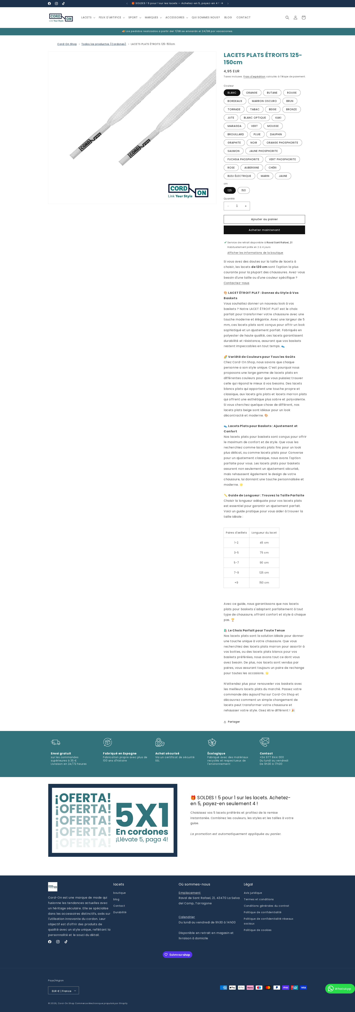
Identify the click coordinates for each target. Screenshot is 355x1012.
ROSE (231, 167)
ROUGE (292, 93)
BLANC (232, 93)
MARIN (265, 176)
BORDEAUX (235, 101)
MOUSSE (273, 126)
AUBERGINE (251, 167)
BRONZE (291, 109)
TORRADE (234, 109)
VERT (254, 126)
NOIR (254, 142)
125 (230, 190)
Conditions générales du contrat (266, 906)
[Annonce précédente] (127, 3)
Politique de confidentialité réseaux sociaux (268, 921)
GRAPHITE (234, 142)
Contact (119, 906)
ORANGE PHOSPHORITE (282, 142)
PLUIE (257, 134)
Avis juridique (253, 893)
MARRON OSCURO (264, 101)
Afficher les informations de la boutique (255, 253)
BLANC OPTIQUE (255, 118)
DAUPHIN (276, 134)
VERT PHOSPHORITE (282, 159)
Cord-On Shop (67, 44)
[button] (88, 17)
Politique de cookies (258, 930)
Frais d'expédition (255, 76)
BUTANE (272, 93)
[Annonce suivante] (228, 3)
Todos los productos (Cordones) (103, 44)
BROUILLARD (236, 134)
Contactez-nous (236, 283)
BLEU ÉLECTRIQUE (239, 176)
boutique (119, 893)
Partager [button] (234, 722)
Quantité (229, 199)
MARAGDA (234, 126)
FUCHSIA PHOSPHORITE (243, 159)
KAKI (278, 118)
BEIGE (273, 109)
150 (243, 190)
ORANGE (252, 93)
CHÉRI (273, 167)
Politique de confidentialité (263, 912)
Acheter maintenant (264, 230)
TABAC (255, 109)
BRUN (289, 101)
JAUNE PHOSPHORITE (263, 151)
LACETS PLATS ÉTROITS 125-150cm (153, 44)
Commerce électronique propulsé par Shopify (101, 1003)
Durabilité (120, 912)
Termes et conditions (259, 899)
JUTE (231, 118)
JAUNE (283, 176)
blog (116, 899)
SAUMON (234, 151)
